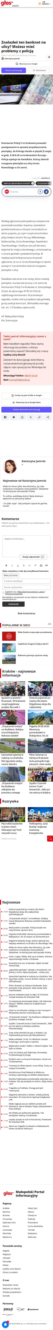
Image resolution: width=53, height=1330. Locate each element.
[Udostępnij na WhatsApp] (22, 417)
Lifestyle (6, 1258)
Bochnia (6, 1212)
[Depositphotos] (33, 1309)
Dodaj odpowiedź (31, 557)
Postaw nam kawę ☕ (13, 70)
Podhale (31, 1219)
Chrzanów (7, 1219)
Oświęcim (32, 1215)
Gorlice (6, 1226)
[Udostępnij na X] (31, 417)
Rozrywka (10, 801)
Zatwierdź (13, 604)
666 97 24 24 (31, 375)
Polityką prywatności (14, 594)
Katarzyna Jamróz (12, 58)
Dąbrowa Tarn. (9, 1222)
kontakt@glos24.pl (19, 379)
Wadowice (32, 1233)
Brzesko (6, 1215)
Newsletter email (10, 1285)
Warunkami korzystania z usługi (31, 592)
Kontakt (6, 1295)
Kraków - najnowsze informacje (19, 673)
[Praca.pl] (8, 1309)
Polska (5, 1265)
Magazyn (7, 1254)
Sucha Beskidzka (35, 1226)
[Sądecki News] (20, 1309)
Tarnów (31, 1230)
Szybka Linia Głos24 (12, 1268)
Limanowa (7, 1230)
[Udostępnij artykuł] (49, 57)
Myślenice (7, 1237)
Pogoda (6, 1250)
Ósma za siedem (10, 1272)
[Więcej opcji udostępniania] (48, 417)
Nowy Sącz (33, 1208)
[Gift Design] (8, 1315)
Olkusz (31, 1212)
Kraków (6, 1208)
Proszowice (33, 1222)
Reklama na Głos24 (11, 1288)
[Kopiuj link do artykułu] (39, 417)
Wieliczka (32, 1237)
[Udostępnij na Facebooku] (5, 417)
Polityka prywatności (12, 1292)
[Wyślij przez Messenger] (14, 417)
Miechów (7, 1233)
